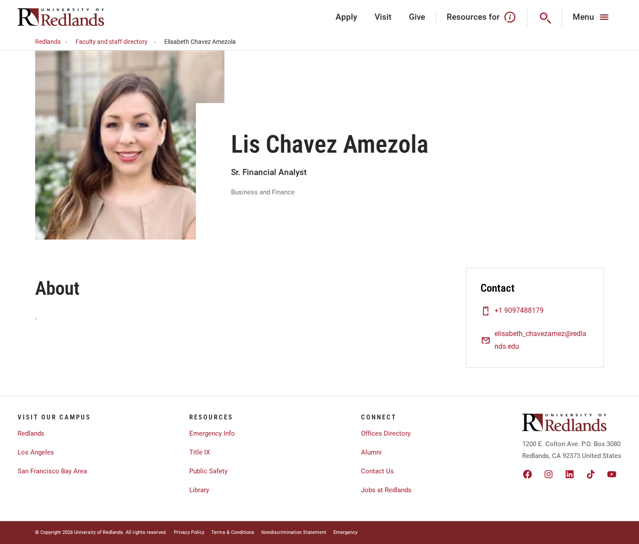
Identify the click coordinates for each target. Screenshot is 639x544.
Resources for (473, 17)
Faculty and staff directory (112, 41)
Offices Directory (386, 433)
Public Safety (208, 471)
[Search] (544, 17)
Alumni (371, 452)
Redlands (48, 41)
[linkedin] (569, 474)
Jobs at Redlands (386, 490)
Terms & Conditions (232, 532)
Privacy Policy (189, 532)
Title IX (199, 452)
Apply (346, 17)
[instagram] (548, 474)
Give (417, 17)
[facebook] (527, 474)
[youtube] (612, 474)
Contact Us (377, 471)
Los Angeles (36, 452)
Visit (383, 17)
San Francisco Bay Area (52, 471)
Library (199, 490)
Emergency (345, 532)
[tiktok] (590, 474)
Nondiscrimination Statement (293, 532)
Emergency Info (212, 433)
